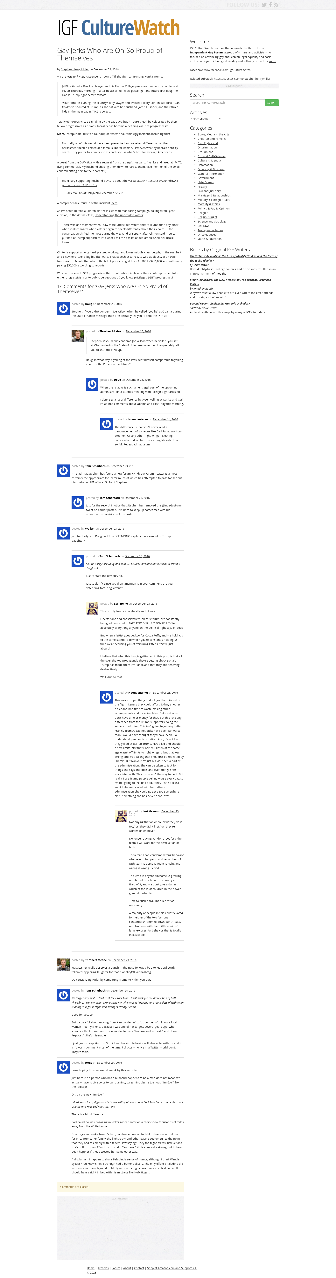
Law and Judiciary (209, 191)
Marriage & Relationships (214, 195)
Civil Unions (205, 152)
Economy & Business (211, 169)
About (127, 1268)
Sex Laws (203, 226)
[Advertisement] (121, 1230)
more (272, 61)
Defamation (205, 165)
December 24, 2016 (165, 419)
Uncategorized (207, 234)
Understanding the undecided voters (119, 215)
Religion (203, 213)
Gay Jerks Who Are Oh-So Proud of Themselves (110, 54)
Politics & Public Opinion (214, 208)
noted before (74, 211)
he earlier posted (105, 510)
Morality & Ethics (209, 204)
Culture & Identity (209, 160)
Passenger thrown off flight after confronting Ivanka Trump (124, 76)
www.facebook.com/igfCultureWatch (227, 70)
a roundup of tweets (105, 134)
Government (206, 178)
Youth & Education (210, 239)
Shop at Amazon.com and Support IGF (172, 1268)
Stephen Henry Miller (75, 69)
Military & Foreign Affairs (214, 200)
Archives (103, 1268)
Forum (116, 1268)
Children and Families (212, 139)
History (202, 187)
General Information (211, 173)
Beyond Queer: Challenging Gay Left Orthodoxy (220, 303)
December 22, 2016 (112, 193)
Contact (139, 1268)
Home (90, 1268)
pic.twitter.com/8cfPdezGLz (79, 185)
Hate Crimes (206, 182)
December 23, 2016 (109, 304)
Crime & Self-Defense (212, 156)
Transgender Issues (210, 230)
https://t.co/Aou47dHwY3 (162, 180)
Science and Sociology (212, 221)
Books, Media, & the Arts (213, 134)
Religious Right (207, 217)
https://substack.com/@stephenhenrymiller (242, 78)
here (114, 203)
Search (271, 102)
